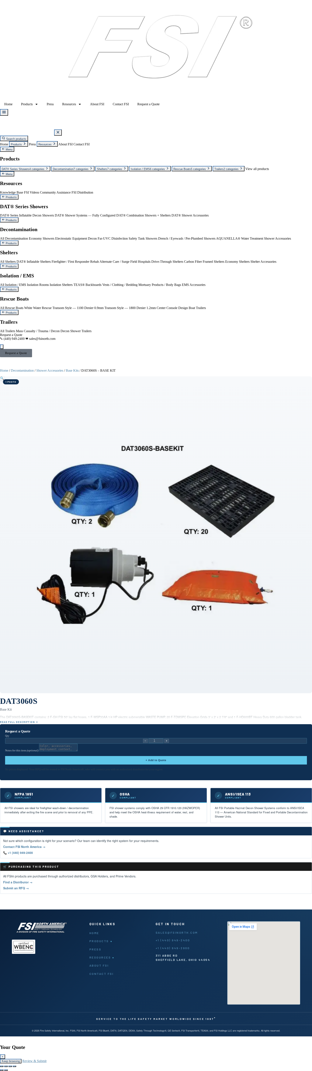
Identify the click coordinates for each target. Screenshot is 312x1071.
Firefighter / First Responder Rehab (75, 261)
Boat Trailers (197, 308)
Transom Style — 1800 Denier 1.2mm (130, 308)
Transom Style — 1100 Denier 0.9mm (78, 308)
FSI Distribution (82, 192)
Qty (7, 735)
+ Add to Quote (156, 760)
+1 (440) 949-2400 (173, 940)
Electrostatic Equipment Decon (76, 238)
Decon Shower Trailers (75, 331)
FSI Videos (31, 192)
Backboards (93, 285)
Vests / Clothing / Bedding (120, 285)
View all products (257, 169)
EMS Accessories (193, 285)
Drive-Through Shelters (167, 261)
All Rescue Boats (11, 308)
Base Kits (72, 370)
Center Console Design (172, 308)
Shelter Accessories (263, 261)
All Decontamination (14, 238)
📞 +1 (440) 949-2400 (18, 852)
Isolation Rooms (38, 285)
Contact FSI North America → (24, 847)
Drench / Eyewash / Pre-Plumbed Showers (186, 238)
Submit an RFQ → (16, 888)
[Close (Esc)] (14, 1066)
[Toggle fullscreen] (6, 1066)
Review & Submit (34, 1061)
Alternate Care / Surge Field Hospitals (125, 261)
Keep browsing (11, 1061)
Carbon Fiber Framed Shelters (204, 261)
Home (8, 104)
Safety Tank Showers (143, 238)
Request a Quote (148, 104)
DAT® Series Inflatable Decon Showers (27, 215)
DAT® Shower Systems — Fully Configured (85, 215)
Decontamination (22, 370)
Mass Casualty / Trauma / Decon (38, 331)
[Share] (10, 1066)
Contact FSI (121, 104)
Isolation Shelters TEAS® (67, 285)
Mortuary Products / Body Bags (159, 285)
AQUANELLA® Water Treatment (239, 238)
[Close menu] (58, 132)
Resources (69, 104)
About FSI (97, 104)
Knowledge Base (11, 192)
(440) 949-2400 (14, 338)
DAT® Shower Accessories (190, 215)
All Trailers (7, 331)
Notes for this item (21, 750)
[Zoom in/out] (1, 1066)
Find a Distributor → (17, 882)
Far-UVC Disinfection (113, 238)
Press (50, 104)
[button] (2, 378)
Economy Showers (41, 238)
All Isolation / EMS (13, 285)
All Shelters (8, 261)
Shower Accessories (277, 238)
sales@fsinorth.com (41, 338)
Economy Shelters (237, 261)
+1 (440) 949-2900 (173, 948)
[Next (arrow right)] (6, 1070)
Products (27, 104)
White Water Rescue (38, 308)
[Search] (1, 346)
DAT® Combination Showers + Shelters (143, 215)
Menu (9, 149)
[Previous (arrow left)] (1, 1070)
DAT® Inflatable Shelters (34, 261)
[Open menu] (4, 112)
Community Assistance (55, 192)
